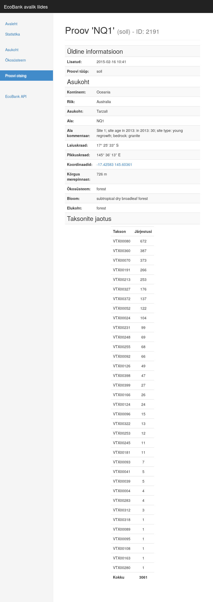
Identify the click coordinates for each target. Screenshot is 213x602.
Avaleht (11, 23)
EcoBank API (15, 96)
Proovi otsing (15, 75)
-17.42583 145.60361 (114, 164)
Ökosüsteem (15, 60)
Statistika (12, 34)
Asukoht (11, 49)
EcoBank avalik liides (26, 6)
